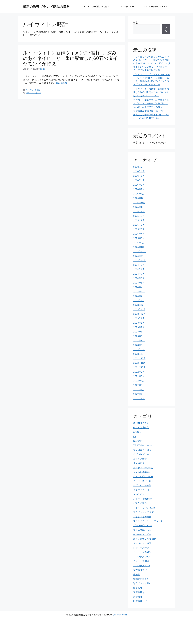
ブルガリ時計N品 (142, 530)
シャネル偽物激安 (142, 472)
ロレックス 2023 (142, 552)
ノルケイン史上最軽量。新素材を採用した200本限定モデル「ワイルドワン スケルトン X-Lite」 (151, 92)
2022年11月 (139, 363)
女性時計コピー (141, 570)
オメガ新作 (138, 463)
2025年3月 (139, 238)
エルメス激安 (140, 458)
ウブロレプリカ (141, 454)
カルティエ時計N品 (143, 467)
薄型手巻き (138, 592)
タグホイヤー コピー (143, 490)
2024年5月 (139, 282)
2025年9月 (139, 211)
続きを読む (61, 83)
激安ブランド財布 (142, 583)
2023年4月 (139, 340)
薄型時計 (137, 596)
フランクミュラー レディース (148, 521)
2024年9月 (139, 265)
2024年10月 (139, 260)
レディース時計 (141, 547)
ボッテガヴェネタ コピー (145, 539)
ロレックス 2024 (142, 556)
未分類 (136, 574)
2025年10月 (139, 207)
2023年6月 (139, 331)
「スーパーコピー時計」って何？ (94, 6)
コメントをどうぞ (33, 93)
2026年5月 (139, 176)
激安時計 (137, 588)
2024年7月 (139, 274)
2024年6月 (139, 278)
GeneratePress (120, 615)
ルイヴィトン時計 (33, 90)
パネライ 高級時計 (142, 498)
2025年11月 (139, 202)
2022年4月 (139, 394)
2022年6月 (139, 385)
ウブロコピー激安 (142, 450)
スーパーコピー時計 (143, 481)
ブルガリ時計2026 (142, 525)
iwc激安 (137, 432)
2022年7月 (138, 380)
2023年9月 (139, 318)
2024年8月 (139, 269)
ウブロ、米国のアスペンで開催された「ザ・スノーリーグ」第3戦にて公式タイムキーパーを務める (151, 103)
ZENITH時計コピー (143, 445)
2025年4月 (139, 233)
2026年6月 (139, 171)
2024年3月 (139, 291)
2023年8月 (139, 322)
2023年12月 (139, 305)
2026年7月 (139, 167)
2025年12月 (139, 198)
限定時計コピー (141, 601)
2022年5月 (138, 389)
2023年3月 (139, 345)
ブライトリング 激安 (143, 512)
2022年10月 (139, 367)
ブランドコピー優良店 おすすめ (153, 6)
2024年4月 (139, 287)
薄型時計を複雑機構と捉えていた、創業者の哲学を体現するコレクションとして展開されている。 (151, 114)
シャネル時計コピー (143, 476)
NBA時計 (137, 441)
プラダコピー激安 (142, 516)
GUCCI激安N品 (141, 427)
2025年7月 (138, 220)
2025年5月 (138, 229)
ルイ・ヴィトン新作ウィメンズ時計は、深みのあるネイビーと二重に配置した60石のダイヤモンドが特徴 (70, 58)
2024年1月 (138, 300)
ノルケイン (138, 494)
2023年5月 (139, 336)
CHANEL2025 (140, 423)
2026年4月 (139, 180)
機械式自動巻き (141, 579)
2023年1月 (138, 354)
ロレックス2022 (141, 565)
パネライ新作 (140, 503)
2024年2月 (139, 296)
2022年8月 (138, 376)
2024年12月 (139, 251)
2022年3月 (139, 398)
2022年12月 (139, 358)
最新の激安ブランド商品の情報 (46, 7)
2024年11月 (139, 256)
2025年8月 (138, 216)
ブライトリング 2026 (144, 507)
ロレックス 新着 (141, 561)
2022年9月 (139, 371)
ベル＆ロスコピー (142, 534)
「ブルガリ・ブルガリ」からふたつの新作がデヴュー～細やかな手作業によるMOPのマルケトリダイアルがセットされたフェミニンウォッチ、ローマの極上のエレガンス (151, 63)
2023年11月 (139, 309)
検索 (135, 22)
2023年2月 (139, 349)
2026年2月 (139, 189)
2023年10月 (139, 314)
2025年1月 (138, 247)
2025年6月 (139, 225)
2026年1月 (138, 193)
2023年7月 (139, 327)
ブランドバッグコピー (124, 6)
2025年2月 (138, 242)
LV (134, 436)
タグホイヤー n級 (142, 485)
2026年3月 (139, 184)
